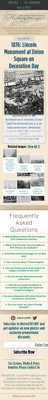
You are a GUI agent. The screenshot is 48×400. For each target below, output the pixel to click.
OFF (30, 116)
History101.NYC (24, 38)
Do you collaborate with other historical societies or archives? (25, 297)
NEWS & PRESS (24, 7)
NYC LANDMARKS (32, 2)
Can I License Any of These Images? (25, 262)
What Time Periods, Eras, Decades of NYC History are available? (25, 246)
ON (35, 116)
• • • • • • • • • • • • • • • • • (24, 247)
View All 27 (34, 146)
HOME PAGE (13, 2)
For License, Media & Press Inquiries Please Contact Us (24, 365)
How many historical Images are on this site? (25, 254)
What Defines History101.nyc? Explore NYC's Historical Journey (25, 237)
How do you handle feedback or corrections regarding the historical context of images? (24, 287)
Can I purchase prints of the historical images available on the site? (25, 269)
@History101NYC (24, 317)
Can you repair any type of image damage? (25, 305)
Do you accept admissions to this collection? (25, 277)
